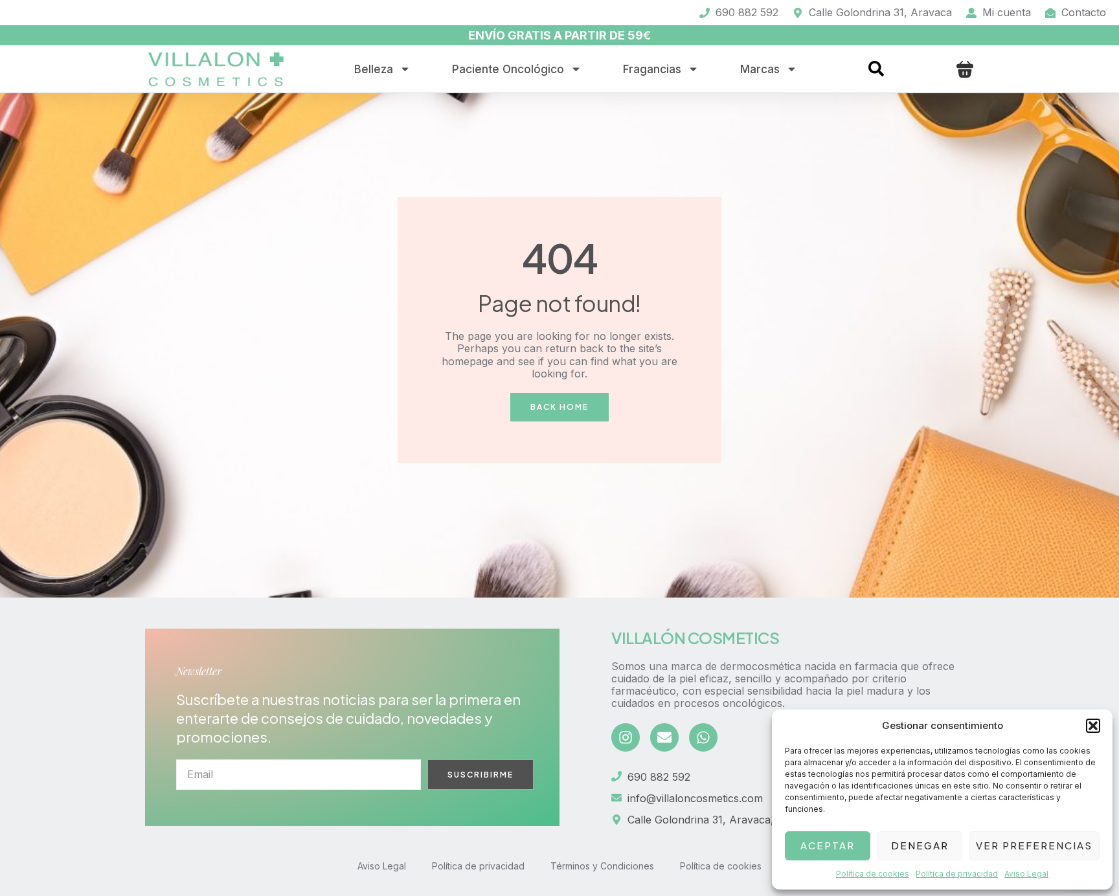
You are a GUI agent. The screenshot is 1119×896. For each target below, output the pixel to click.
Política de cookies (872, 874)
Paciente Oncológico (508, 69)
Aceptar (827, 845)
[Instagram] (625, 737)
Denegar (920, 845)
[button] (1093, 725)
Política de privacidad (957, 874)
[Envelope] (664, 737)
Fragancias (652, 69)
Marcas (760, 69)
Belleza (373, 69)
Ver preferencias (1034, 845)
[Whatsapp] (703, 737)
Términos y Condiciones (602, 865)
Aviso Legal (1026, 874)
